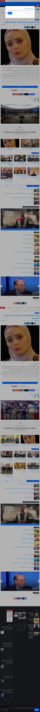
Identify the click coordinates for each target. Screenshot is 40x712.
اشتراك (10, 13)
